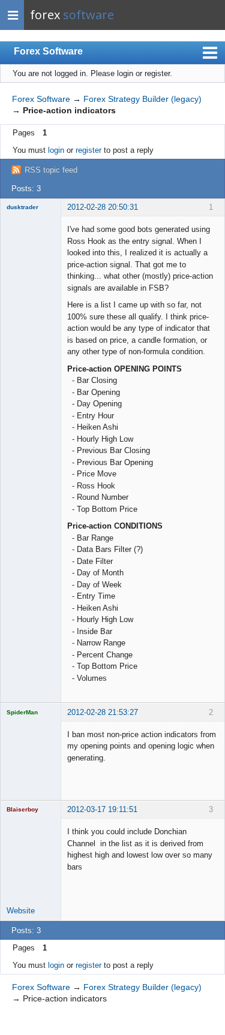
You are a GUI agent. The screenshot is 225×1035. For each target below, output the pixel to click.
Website (21, 910)
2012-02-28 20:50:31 (102, 207)
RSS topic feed (51, 169)
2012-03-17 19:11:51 (102, 809)
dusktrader (22, 207)
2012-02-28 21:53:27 (102, 712)
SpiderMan (22, 712)
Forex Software (48, 51)
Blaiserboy (22, 809)
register (88, 150)
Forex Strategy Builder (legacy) (142, 99)
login (56, 150)
